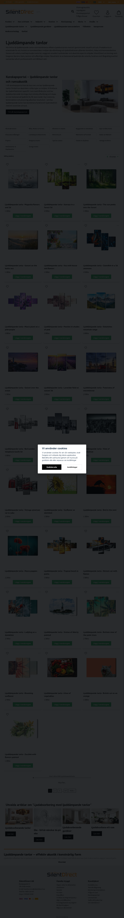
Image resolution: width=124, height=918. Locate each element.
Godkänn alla (51, 467)
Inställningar (72, 467)
